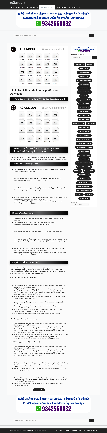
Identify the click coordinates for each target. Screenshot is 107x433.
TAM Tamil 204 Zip (84, 131)
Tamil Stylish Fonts (72, 7)
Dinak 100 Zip (91, 123)
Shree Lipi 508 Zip (78, 123)
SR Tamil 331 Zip (84, 119)
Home (12, 7)
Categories (74, 202)
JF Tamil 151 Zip (84, 151)
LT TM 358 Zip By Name (84, 139)
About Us (61, 430)
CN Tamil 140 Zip (84, 159)
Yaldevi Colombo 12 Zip (84, 167)
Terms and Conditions (92, 430)
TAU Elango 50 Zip (84, 178)
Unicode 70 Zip (84, 76)
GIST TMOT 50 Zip (84, 175)
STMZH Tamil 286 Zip (84, 111)
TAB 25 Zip (79, 194)
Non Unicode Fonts (31, 7)
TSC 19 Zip (77, 171)
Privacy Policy (81, 430)
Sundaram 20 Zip (89, 171)
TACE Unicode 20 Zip (84, 92)
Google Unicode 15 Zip (84, 100)
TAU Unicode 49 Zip (84, 88)
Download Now (39, 389)
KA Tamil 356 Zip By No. (84, 143)
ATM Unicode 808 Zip (84, 72)
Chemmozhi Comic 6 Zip (84, 186)
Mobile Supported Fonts (46, 7)
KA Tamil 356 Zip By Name (84, 147)
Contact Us (67, 430)
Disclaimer (74, 430)
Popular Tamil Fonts (61, 7)
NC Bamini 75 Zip (84, 107)
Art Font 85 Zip (84, 198)
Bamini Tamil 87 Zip (84, 104)
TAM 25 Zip (89, 194)
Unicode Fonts (19, 7)
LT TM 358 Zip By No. (84, 135)
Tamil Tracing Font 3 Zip (84, 190)
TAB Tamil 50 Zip (84, 127)
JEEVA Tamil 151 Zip (84, 155)
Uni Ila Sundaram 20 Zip (84, 80)
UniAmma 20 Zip (84, 84)
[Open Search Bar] (80, 7)
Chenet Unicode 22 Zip (84, 182)
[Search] (91, 35)
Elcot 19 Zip (84, 96)
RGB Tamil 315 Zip (84, 115)
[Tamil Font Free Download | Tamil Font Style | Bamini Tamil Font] (18, 2)
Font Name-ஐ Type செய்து (78, 54)
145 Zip (84, 163)
